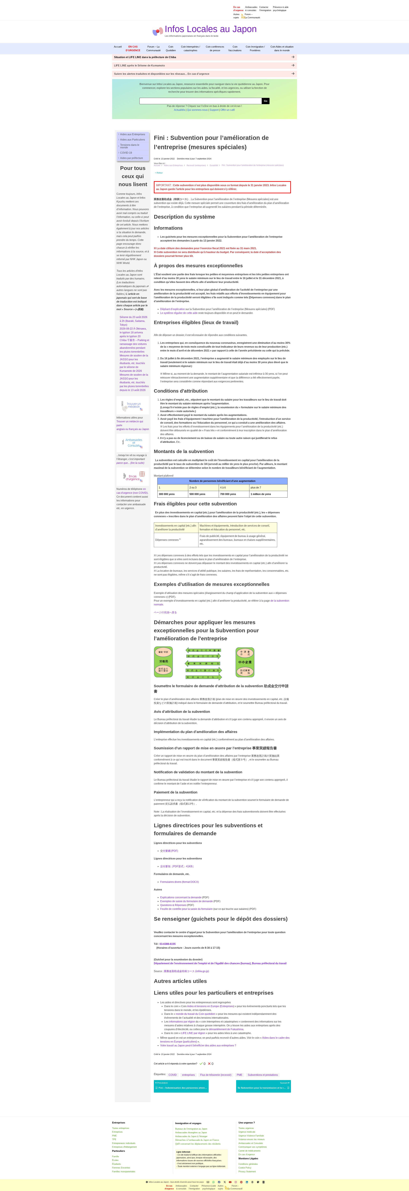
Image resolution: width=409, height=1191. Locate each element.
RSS (242, 17)
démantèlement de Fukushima (226, 1029)
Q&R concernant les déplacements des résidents (198, 1144)
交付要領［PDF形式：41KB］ (177, 866)
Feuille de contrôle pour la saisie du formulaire (186, 909)
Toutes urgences (246, 1128)
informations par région (182, 1021)
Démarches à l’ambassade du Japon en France (197, 1140)
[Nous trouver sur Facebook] (219, 1182)
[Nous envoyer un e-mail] (208, 1182)
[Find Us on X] (225, 1182)
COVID (173, 1075)
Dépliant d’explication (172, 309)
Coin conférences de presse (215, 48)
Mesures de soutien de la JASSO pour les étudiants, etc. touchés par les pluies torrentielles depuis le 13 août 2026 (134, 382)
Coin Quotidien (171, 48)
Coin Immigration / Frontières (255, 48)
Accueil (118, 46)
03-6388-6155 (168, 944)
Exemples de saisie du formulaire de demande (186, 901)
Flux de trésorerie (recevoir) (215, 1075)
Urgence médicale (247, 1132)
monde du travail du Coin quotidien (195, 1014)
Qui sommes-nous (197, 110)
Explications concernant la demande (180, 897)
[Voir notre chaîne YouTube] (230, 1182)
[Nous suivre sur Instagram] (236, 1182)
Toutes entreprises (120, 1128)
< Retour (159, 173)
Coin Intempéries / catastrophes (190, 48)
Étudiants (116, 1164)
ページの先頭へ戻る (165, 612)
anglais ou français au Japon (132, 429)
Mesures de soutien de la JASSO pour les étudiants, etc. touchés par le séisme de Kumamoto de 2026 (134, 363)
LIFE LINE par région (193, 1033)
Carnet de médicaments (250, 1151)
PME (239, 1075)
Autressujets (236, 16)
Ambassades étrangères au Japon (191, 1132)
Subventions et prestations (263, 1075)
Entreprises (117, 1132)
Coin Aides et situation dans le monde (281, 48)
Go (265, 101)
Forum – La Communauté (153, 48)
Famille (115, 1156)
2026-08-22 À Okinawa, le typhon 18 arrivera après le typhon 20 (133, 332)
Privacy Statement (247, 1171)
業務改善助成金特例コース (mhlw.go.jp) (186, 971)
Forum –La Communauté (252, 16)
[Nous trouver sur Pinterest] (241, 1182)
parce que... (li (124, 463)
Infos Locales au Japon (211, 29)
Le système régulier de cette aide (179, 313)
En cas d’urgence (247, 1154)
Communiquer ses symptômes (253, 1147)
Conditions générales (248, 1164)
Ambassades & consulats (251, 9)
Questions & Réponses (173, 905)
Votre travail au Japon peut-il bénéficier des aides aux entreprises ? (198, 1045)
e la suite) (138, 463)
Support (214, 110)
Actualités (179, 110)
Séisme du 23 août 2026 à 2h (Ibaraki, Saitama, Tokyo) (133, 321)
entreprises (188, 1075)
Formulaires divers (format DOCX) (179, 882)
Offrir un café (227, 110)
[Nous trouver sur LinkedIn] (247, 1182)
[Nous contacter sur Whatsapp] (213, 1182)
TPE (114, 1139)
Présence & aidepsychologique (280, 9)
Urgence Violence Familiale (251, 1136)
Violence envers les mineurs (252, 1139)
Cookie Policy (245, 1168)
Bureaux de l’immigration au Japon (191, 1129)
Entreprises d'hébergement (124, 1147)
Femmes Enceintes (121, 1168)
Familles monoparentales (123, 1171)
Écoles (115, 1160)
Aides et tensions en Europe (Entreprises (210, 1006)
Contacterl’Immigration (265, 9)
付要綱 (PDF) (170, 850)
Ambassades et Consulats (251, 1143)
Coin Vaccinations (235, 48)
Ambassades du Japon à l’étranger (191, 1136)
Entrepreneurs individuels (123, 1143)
